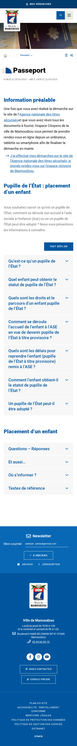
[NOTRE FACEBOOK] (30, 657)
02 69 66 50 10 (41, 641)
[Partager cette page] (71, 55)
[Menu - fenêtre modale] (69, 15)
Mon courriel (12, 544)
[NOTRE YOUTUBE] (47, 657)
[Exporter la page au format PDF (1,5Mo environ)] (66, 55)
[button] (60, 15)
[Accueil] (5, 56)
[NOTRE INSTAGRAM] (38, 657)
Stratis (38, 736)
